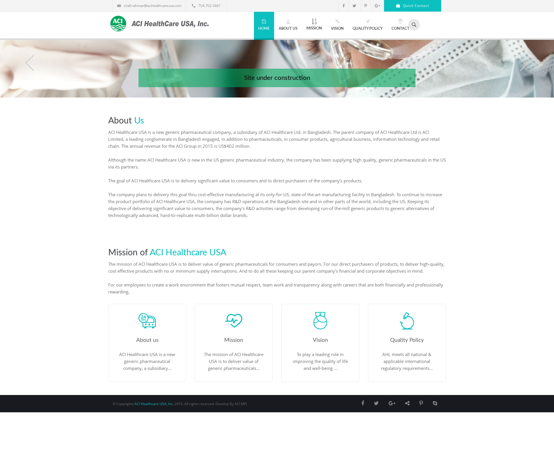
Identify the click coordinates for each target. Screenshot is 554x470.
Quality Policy (368, 29)
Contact (400, 29)
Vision (337, 29)
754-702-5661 (209, 5)
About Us (288, 29)
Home (264, 29)
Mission (314, 28)
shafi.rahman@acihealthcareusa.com (152, 5)
